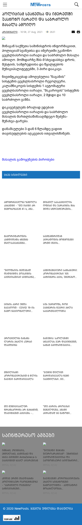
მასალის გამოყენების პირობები (28, 159)
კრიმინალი (10, 32)
